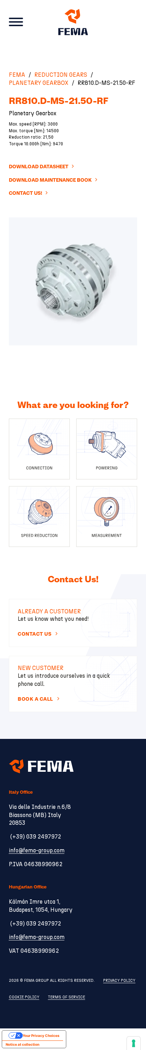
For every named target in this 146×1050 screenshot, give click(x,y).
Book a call (35, 699)
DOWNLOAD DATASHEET (38, 166)
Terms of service (66, 997)
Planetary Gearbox (38, 83)
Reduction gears (60, 75)
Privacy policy (119, 980)
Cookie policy (24, 997)
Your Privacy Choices (41, 1035)
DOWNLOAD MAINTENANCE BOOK (50, 180)
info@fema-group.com (36, 850)
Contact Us (34, 634)
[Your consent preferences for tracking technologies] (133, 1043)
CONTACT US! (25, 193)
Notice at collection (22, 1044)
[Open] (16, 22)
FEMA (17, 75)
